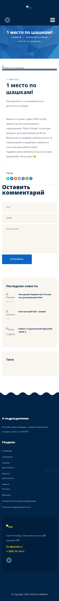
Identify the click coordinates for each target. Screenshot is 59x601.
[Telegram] (19, 178)
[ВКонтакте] (11, 178)
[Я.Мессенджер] (7, 178)
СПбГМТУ (43, 594)
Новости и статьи (37, 37)
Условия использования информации (19, 501)
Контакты (6, 489)
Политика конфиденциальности (16, 507)
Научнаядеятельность (8, 476)
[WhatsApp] (27, 178)
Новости (5, 484)
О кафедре (7, 450)
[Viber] (23, 178)
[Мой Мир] (31, 178)
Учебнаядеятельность (8, 465)
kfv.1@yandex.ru (14, 546)
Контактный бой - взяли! (32, 311)
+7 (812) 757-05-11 (15, 551)
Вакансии (6, 495)
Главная (16, 37)
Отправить (17, 259)
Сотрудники (7, 456)
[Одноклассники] (15, 178)
